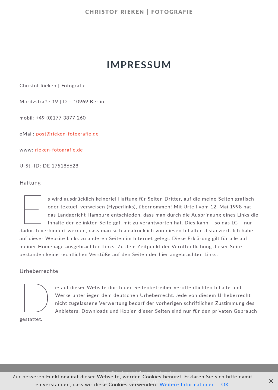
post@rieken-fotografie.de (67, 134)
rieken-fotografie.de (59, 150)
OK (225, 384)
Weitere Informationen (187, 384)
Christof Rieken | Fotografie (139, 12)
